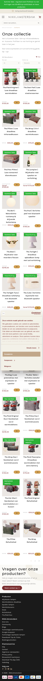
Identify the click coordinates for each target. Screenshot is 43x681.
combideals (27, 4)
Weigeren (7, 366)
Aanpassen (8, 360)
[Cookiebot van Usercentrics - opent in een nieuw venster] (31, 313)
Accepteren (8, 354)
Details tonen (31, 348)
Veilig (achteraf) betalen (24, 11)
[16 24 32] (11, 63)
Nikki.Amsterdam (7, 27)
